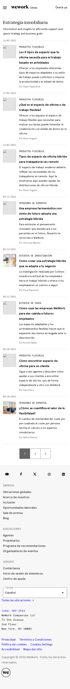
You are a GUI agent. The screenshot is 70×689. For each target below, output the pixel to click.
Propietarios (11, 540)
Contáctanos (11, 568)
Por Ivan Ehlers (26, 390)
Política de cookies (14, 644)
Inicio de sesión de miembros (23, 573)
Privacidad (8, 639)
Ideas (33, 7)
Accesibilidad (10, 649)
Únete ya (61, 7)
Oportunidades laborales (20, 507)
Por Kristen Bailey (28, 342)
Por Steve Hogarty (28, 138)
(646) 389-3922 (13, 610)
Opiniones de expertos (32, 203)
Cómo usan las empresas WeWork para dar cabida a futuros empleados (42, 313)
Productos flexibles (31, 47)
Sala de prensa (13, 513)
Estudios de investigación (35, 255)
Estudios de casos (30, 303)
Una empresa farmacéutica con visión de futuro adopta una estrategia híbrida (40, 214)
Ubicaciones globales (17, 492)
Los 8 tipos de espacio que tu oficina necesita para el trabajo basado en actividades (40, 57)
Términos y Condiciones (35, 639)
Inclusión (9, 502)
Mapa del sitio (32, 649)
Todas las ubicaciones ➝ (17, 600)
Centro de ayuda (14, 578)
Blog (6, 518)
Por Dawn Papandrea (29, 86)
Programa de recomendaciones (24, 546)
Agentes (8, 535)
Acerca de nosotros (16, 497)
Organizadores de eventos (20, 551)
